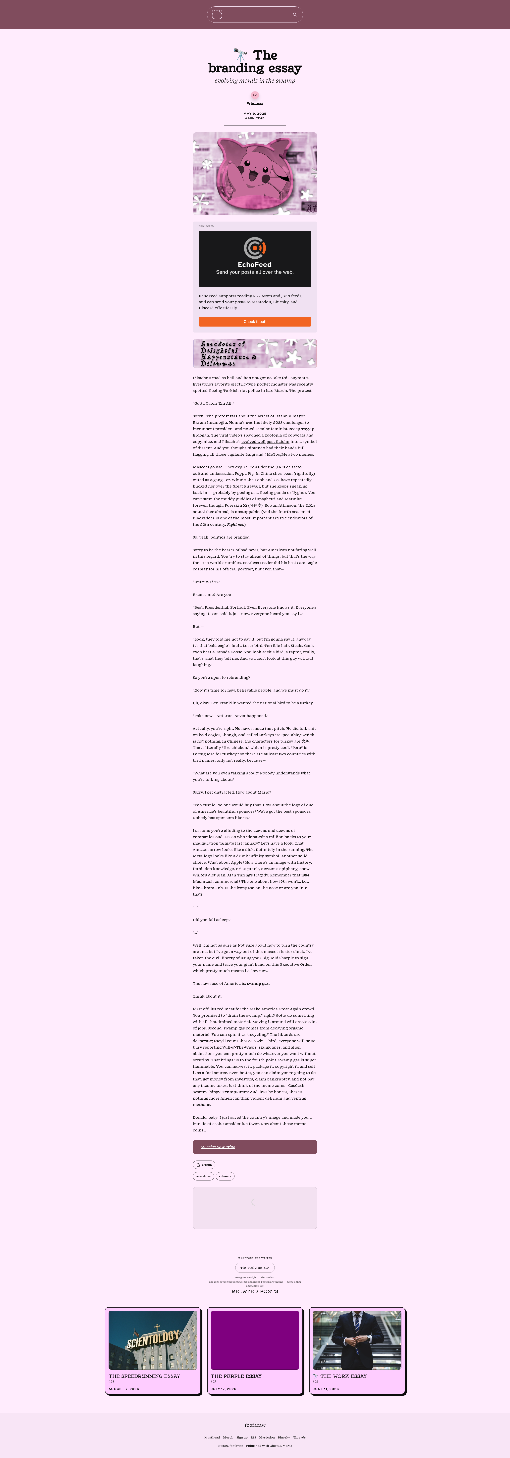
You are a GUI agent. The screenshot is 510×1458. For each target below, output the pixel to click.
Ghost (274, 1446)
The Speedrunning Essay (144, 1376)
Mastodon (267, 1437)
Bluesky (284, 1437)
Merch (228, 1437)
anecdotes (203, 1176)
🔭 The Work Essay (340, 1376)
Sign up (242, 1437)
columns (225, 1176)
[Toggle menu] (286, 14)
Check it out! (255, 321)
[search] (295, 14)
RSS (253, 1437)
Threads (299, 1437)
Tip (255, 1268)
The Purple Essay (236, 1376)
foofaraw (257, 103)
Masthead (212, 1437)
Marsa (287, 1446)
